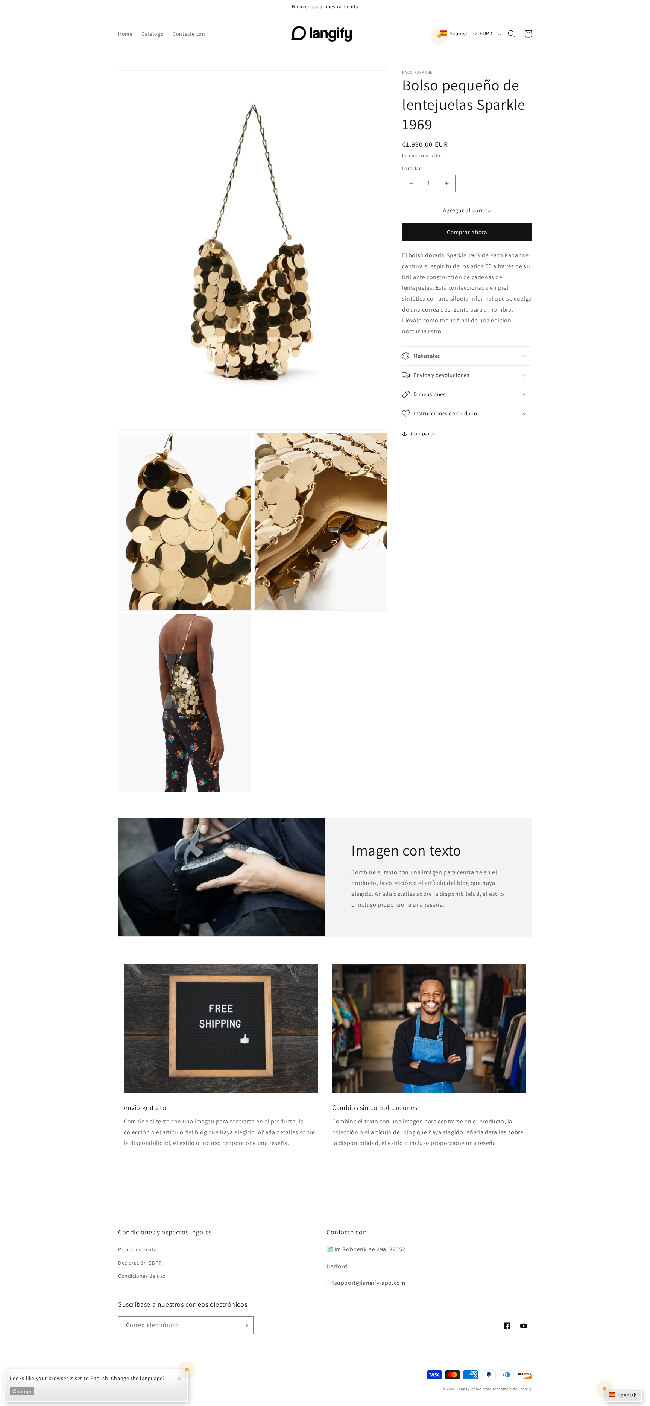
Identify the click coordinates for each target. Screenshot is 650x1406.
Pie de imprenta (137, 1249)
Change (21, 1391)
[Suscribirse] (245, 1325)
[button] (458, 33)
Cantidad (412, 168)
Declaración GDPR (140, 1262)
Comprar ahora (467, 231)
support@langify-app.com (369, 1283)
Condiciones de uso (142, 1275)
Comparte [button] (423, 433)
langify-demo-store (474, 1388)
